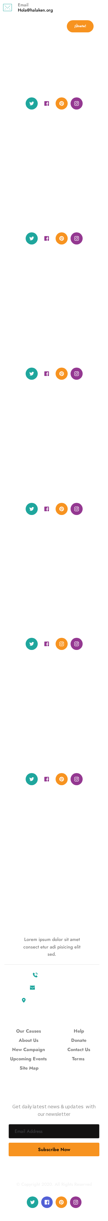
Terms (78, 1058)
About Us (29, 1040)
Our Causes (29, 1031)
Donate (78, 1040)
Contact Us (78, 1049)
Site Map (29, 1068)
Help (79, 1031)
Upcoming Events (29, 1058)
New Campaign (29, 1049)
